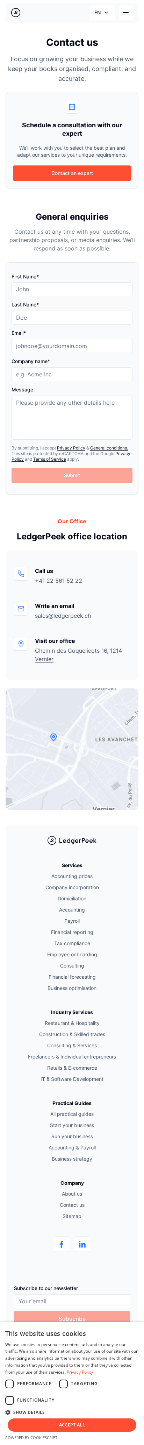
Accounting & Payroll (72, 1147)
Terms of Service (49, 459)
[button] (72, 1412)
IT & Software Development (72, 1079)
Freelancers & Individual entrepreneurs (72, 1056)
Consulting (72, 965)
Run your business (72, 1136)
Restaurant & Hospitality (72, 1023)
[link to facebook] (61, 1244)
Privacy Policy (71, 448)
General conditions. (109, 448)
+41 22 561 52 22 (58, 581)
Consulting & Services (72, 1045)
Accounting (72, 909)
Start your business (72, 1125)
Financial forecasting (72, 976)
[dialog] (72, 1383)
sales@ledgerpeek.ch (63, 615)
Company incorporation (72, 887)
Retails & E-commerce (72, 1067)
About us (72, 1193)
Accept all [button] (72, 1425)
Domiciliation (72, 898)
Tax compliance (72, 943)
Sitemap (72, 1216)
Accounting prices (72, 876)
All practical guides (72, 1114)
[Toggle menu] (126, 12)
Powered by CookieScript (31, 1437)
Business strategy (72, 1158)
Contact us (72, 1205)
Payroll (72, 921)
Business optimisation (72, 988)
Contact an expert (72, 173)
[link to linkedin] (82, 1244)
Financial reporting (72, 932)
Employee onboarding (72, 954)
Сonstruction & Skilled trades (72, 1034)
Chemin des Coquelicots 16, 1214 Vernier (78, 655)
